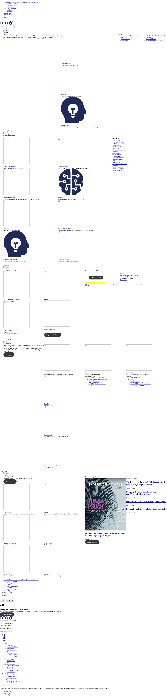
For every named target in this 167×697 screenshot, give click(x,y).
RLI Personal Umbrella (91, 286)
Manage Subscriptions (9, 543)
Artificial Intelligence (118, 143)
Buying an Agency (117, 146)
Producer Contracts (117, 167)
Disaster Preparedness (118, 157)
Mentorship (124, 40)
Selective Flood (144, 286)
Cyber (46, 299)
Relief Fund (129, 373)
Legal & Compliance (9, 197)
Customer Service (117, 154)
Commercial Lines (151, 39)
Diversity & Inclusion (64, 259)
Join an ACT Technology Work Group (140, 384)
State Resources (11, 11)
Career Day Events (135, 377)
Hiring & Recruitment (9, 166)
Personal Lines (150, 37)
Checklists (115, 151)
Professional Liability (118, 168)
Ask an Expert (65, 125)
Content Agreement (8, 695)
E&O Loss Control (117, 161)
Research (46, 512)
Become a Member (12, 3)
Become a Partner (12, 656)
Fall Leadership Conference (96, 377)
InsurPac (46, 404)
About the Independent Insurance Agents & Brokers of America (20, 2)
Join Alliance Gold (125, 276)
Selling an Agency (117, 170)
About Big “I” (11, 645)
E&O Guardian (116, 162)
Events (87, 373)
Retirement (6, 228)
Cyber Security (116, 156)
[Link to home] (6, 24)
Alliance (5, 673)
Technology (61, 197)
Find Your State (7, 14)
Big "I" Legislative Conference (97, 384)
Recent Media (7, 574)
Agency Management (9, 135)
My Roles (9, 10)
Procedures (115, 165)
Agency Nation (7, 512)
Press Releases (48, 543)
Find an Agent (7, 13)
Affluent (87, 284)
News (5, 475)
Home (5, 643)
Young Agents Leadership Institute (98, 379)
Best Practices (116, 145)
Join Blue (122, 273)
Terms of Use (7, 693)
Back (7, 30)
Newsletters (47, 574)
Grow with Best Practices (10, 259)
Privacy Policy (7, 691)
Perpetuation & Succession (119, 164)
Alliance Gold (11, 676)
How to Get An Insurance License (130, 35)
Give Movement (134, 381)
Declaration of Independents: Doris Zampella (146, 509)
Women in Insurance (94, 381)
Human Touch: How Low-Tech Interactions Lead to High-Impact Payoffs (104, 534)
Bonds (114, 284)
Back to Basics (125, 39)
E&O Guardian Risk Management (155, 35)
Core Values (10, 7)
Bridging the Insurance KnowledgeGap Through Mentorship (141, 493)
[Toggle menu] (8, 600)
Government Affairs (49, 373)
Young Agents (48, 435)
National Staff (11, 648)
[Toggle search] (2, 600)
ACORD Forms (116, 140)
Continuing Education (127, 37)
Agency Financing (117, 142)
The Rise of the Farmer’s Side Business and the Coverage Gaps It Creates (145, 483)
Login (5, 17)
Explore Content (65, 63)
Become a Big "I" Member (137, 385)
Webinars (63, 94)
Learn (5, 32)
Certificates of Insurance (119, 150)
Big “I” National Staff (13, 8)
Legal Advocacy (11, 650)
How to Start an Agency (64, 228)
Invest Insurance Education (137, 382)
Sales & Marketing (63, 166)
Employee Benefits (117, 159)
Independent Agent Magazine (154, 40)
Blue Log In (123, 280)
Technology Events (94, 385)
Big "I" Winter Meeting (95, 382)
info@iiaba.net (8, 631)
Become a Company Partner (52, 466)
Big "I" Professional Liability (11, 299)
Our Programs (11, 5)
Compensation (116, 153)
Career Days (115, 148)
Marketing (10, 667)
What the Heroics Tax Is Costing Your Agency (146, 501)
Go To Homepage (7, 614)
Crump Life (115, 286)
